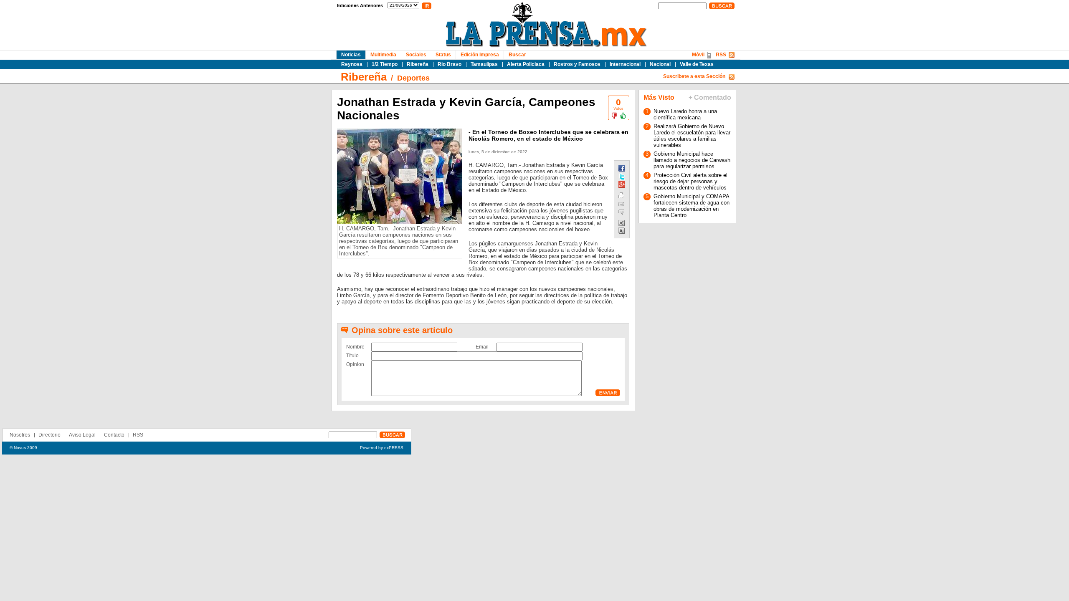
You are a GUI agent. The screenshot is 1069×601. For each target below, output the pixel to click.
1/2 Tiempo (385, 64)
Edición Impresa (480, 55)
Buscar (517, 55)
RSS (721, 55)
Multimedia (383, 55)
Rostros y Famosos (577, 64)
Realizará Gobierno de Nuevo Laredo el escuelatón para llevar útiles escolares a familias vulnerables (692, 135)
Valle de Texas (697, 64)
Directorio (49, 435)
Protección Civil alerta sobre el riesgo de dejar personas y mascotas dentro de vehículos (690, 181)
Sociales (416, 55)
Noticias (351, 55)
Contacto (114, 435)
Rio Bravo (449, 64)
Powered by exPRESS (381, 447)
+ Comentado (710, 97)
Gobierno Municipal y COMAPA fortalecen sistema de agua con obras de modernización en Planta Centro (692, 205)
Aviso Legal (82, 435)
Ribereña (417, 64)
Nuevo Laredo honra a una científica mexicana (685, 114)
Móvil (698, 55)
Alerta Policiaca (526, 64)
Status (443, 55)
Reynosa (351, 64)
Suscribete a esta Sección (694, 76)
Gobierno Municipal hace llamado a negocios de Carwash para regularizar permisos (692, 160)
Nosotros (20, 435)
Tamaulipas (484, 64)
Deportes (413, 78)
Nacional (660, 64)
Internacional (625, 64)
